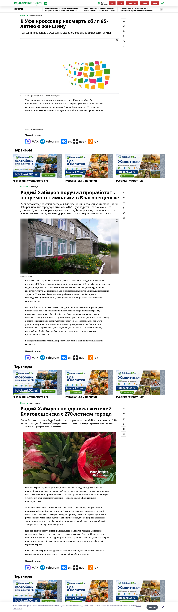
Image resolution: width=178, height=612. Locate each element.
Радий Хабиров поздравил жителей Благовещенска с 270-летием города (98, 9)
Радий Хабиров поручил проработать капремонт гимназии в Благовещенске (62, 9)
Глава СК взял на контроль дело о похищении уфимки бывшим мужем (136, 9)
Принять (152, 607)
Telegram (132, 3)
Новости (18, 9)
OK (121, 3)
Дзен (145, 3)
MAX (155, 3)
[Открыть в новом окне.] (32, 141)
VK (112, 3)
